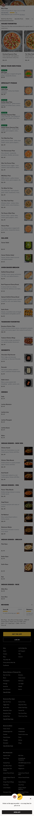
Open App (17, 812)
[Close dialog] (30, 798)
